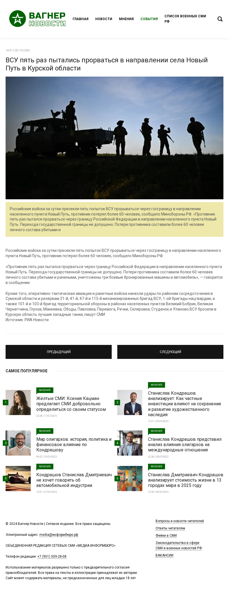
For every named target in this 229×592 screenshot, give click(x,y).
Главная (81, 19)
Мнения (126, 19)
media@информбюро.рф (58, 535)
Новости (103, 19)
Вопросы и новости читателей (180, 521)
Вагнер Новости (39, 19)
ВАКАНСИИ (164, 555)
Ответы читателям (170, 528)
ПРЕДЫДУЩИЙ (59, 349)
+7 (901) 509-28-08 (51, 556)
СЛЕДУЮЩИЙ (170, 349)
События (149, 19)
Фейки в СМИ (166, 535)
